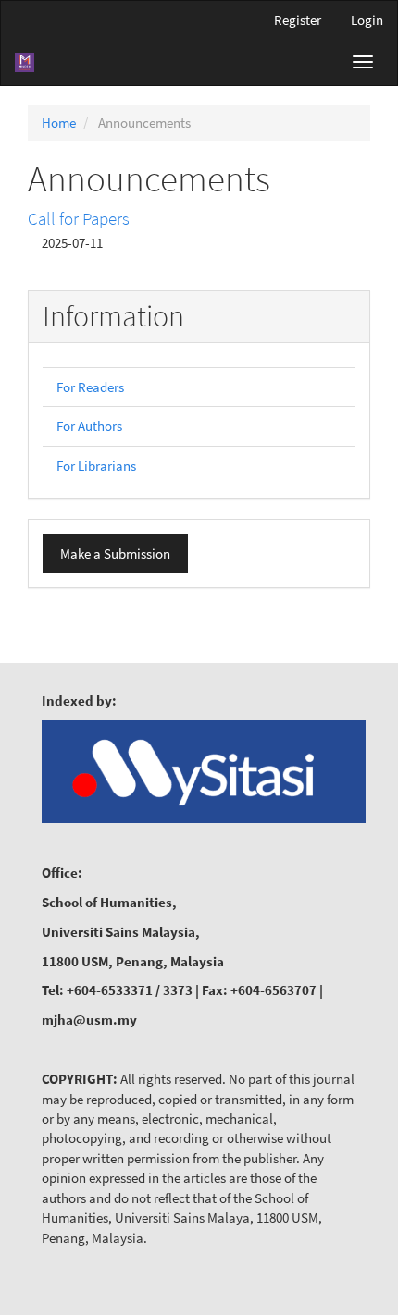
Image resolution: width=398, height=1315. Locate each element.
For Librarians (96, 465)
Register (297, 20)
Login (367, 20)
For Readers (90, 387)
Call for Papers (79, 218)
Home (59, 122)
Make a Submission (115, 553)
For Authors (89, 426)
